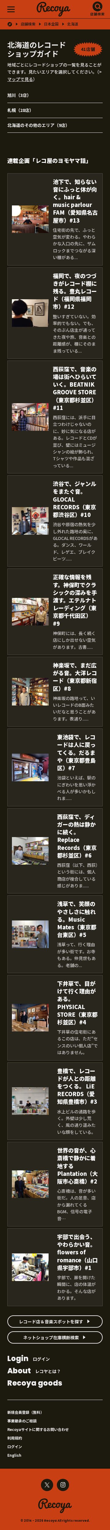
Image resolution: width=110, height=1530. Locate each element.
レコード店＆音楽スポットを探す (51, 1321)
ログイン (28, 1359)
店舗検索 (97, 13)
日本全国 (51, 24)
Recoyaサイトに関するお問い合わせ (38, 1429)
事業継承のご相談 (22, 1420)
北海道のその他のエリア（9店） (38, 125)
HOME (9, 24)
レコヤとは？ (34, 1371)
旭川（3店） (19, 95)
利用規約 (14, 1437)
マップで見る (20, 79)
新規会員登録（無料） (25, 1412)
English (14, 1455)
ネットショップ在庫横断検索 (51, 1337)
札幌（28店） (20, 110)
